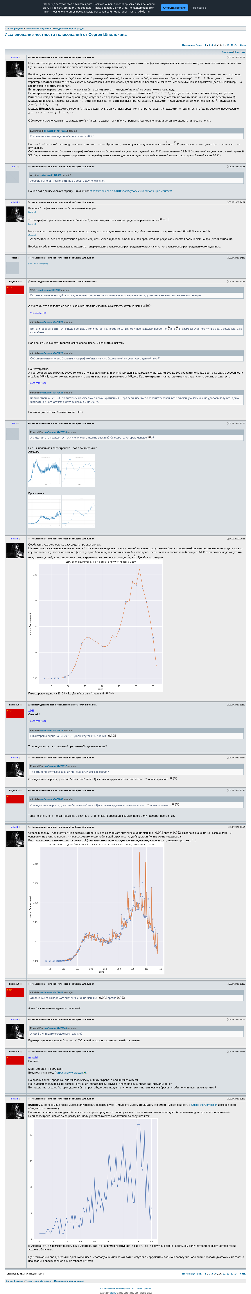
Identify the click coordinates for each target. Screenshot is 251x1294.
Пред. (199, 45)
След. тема (239, 52)
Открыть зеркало (174, 7)
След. (243, 45)
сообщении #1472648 (55, 1028)
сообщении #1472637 (55, 766)
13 (232, 45)
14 (236, 45)
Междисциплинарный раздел (69, 1281)
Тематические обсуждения (38, 1281)
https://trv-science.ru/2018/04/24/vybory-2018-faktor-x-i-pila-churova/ (130, 191)
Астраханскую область (69, 1072)
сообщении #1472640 (51, 799)
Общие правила (143, 1288)
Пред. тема (227, 52)
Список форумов (14, 1281)
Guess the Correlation (204, 1104)
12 (228, 45)
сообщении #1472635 (51, 730)
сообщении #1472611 (55, 131)
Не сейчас (199, 7)
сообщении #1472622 (49, 290)
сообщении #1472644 (51, 992)
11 (224, 45)
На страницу (188, 45)
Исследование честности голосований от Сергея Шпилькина (66, 34)
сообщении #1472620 (49, 175)
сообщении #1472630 (55, 432)
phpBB (113, 1293)
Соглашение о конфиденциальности (117, 1288)
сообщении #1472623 (51, 322)
